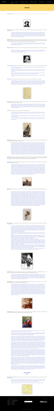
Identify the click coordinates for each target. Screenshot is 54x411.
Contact (8, 400)
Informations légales (15, 400)
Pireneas (8, 404)
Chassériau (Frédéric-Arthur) (11, 65)
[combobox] (28, 401)
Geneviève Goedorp (18, 32)
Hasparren (16, 142)
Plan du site (13, 404)
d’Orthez (14, 162)
